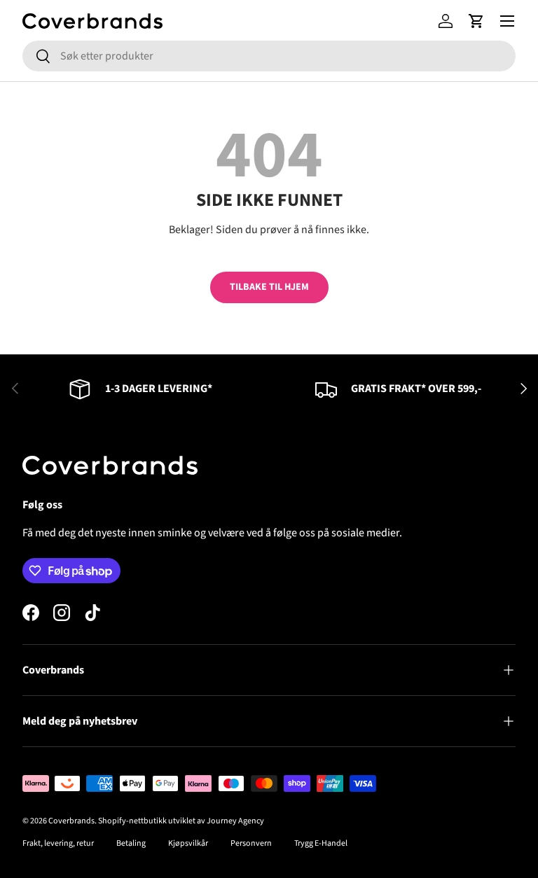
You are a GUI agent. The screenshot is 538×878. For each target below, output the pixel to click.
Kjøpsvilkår (188, 843)
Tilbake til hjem (269, 287)
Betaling (131, 843)
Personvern (251, 843)
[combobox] (269, 56)
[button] (476, 21)
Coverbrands (71, 821)
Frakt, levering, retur (58, 843)
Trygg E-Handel (320, 843)
